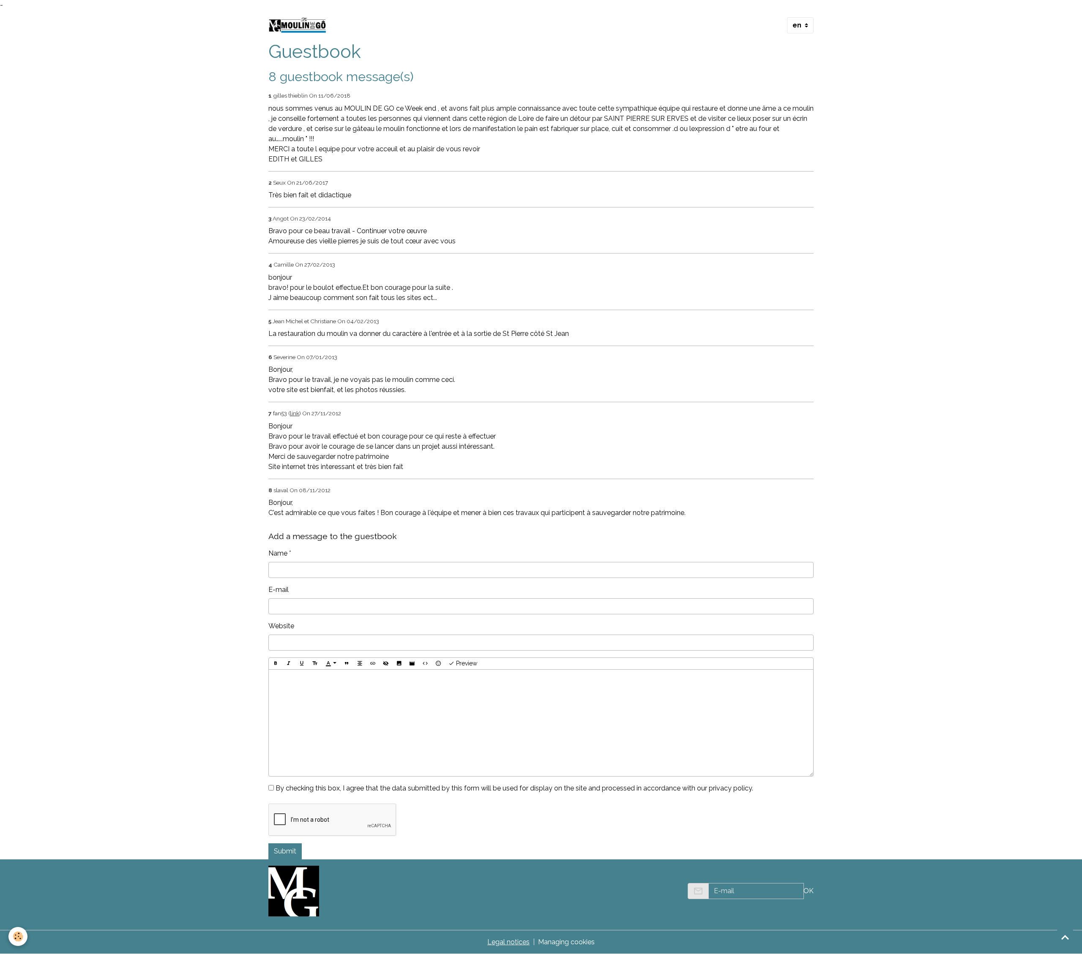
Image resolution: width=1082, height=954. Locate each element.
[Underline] (302, 664)
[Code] (425, 664)
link (294, 413)
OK (808, 891)
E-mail (278, 590)
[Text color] (331, 664)
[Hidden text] (386, 664)
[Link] (373, 664)
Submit (285, 851)
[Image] (399, 664)
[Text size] (315, 664)
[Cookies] (17, 936)
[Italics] (288, 664)
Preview (465, 663)
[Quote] (346, 664)
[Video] (412, 664)
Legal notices (508, 942)
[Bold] (275, 664)
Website (281, 626)
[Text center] (359, 664)
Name (277, 553)
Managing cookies (566, 942)
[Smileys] (438, 664)
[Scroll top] (1065, 937)
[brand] (299, 25)
